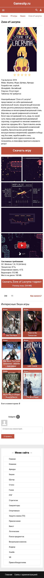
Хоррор (12, 547)
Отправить (8, 436)
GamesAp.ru (22, 3)
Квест (11, 526)
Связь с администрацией (25, 574)
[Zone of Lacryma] (22, 49)
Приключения (15, 521)
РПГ (10, 495)
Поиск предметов (16, 537)
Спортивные (14, 511)
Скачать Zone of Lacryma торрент (22, 283)
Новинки (12, 464)
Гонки (11, 490)
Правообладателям (17, 562)
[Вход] (18, 417)
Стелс (11, 485)
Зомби (11, 552)
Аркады (12, 469)
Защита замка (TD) (17, 516)
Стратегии (13, 500)
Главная (12, 459)
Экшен (11, 474)
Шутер (11, 480)
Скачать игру (22, 150)
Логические (14, 531)
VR (10, 557)
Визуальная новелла (17, 542)
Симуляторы (14, 506)
